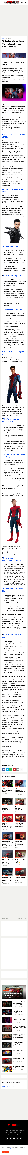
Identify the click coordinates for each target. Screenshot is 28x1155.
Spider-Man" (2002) (11, 247)
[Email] (17, 769)
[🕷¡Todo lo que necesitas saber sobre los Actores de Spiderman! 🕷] (7, 1028)
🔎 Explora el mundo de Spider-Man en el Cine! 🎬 (7, 790)
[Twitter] (7, 769)
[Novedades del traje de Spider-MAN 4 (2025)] (7, 1061)
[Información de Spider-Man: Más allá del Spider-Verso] (7, 1020)
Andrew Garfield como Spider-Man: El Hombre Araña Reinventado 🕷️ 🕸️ (7, 843)
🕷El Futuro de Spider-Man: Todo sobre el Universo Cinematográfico (7, 862)
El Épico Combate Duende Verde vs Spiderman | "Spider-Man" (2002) (19, 1003)
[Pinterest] (14, 769)
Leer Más (9, 1148)
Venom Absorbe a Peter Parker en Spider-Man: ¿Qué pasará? (6, 880)
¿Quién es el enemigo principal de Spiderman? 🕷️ (7, 808)
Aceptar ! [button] (5, 1152)
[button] (2, 2)
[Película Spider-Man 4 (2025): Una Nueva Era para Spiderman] (7, 1012)
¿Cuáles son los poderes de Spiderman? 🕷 (18, 808)
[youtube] (14, 1138)
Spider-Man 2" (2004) (12, 276)
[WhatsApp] (10, 769)
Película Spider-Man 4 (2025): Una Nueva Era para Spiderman (18, 1011)
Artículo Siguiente (22, 918)
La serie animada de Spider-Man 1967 (18, 1051)
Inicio (3, 38)
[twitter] (10, 1138)
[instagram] (17, 1138)
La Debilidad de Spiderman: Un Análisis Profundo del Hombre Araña (20, 791)
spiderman (8, 38)
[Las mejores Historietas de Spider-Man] (7, 1069)
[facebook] (7, 1138)
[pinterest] (21, 1138)
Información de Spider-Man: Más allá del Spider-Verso (19, 1019)
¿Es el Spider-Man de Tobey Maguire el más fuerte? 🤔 (20, 861)
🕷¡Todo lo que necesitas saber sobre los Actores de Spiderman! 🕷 (19, 1028)
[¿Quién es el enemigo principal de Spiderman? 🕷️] (7, 1045)
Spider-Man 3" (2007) (12, 309)
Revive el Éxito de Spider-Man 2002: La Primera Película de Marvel (20, 843)
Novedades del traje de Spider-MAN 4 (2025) (20, 879)
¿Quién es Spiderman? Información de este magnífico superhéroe (7, 825)
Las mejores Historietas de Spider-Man (18, 1067)
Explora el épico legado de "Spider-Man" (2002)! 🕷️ (19, 825)
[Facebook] (3, 769)
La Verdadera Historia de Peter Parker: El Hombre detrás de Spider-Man (19, 1036)
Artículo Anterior (6, 918)
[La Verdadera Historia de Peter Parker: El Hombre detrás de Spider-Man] (7, 1037)
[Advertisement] (14, 20)
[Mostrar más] (21, 769)
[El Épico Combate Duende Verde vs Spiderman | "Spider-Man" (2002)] (7, 1004)
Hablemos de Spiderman (8, 1086)
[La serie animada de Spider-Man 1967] (7, 1053)
